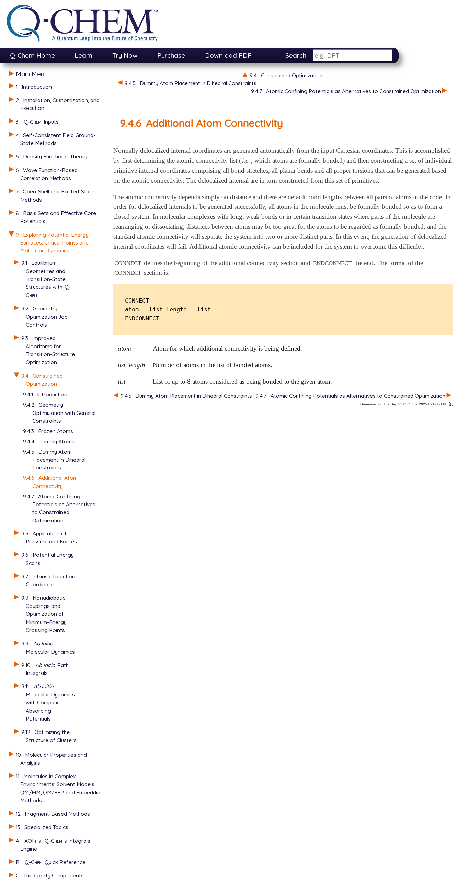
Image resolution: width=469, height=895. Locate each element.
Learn (83, 55)
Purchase (171, 55)
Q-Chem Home (32, 55)
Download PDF (228, 55)
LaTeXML (441, 404)
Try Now (125, 55)
